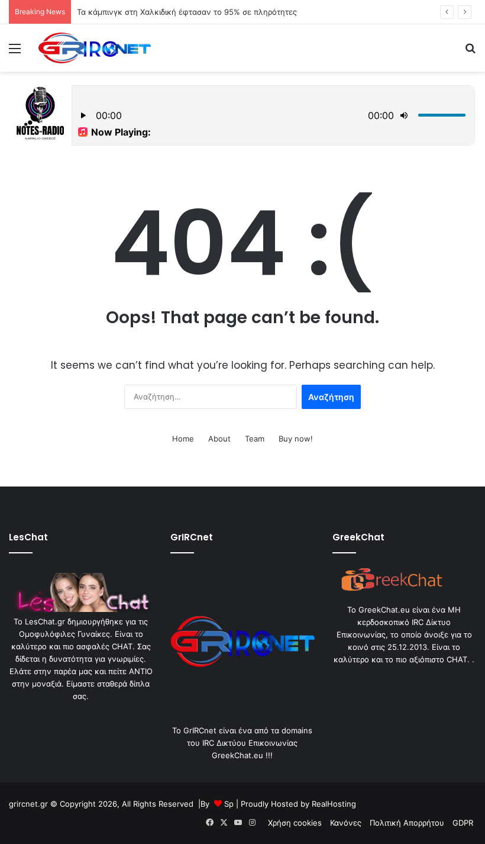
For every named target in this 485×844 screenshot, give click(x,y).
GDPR (462, 822)
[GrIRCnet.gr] (94, 48)
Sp (229, 803)
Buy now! (296, 438)
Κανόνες (345, 822)
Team (254, 438)
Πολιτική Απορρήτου (407, 822)
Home (183, 438)
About (219, 438)
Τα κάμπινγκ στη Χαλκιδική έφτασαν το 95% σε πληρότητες (187, 12)
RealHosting (334, 803)
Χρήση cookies (295, 822)
